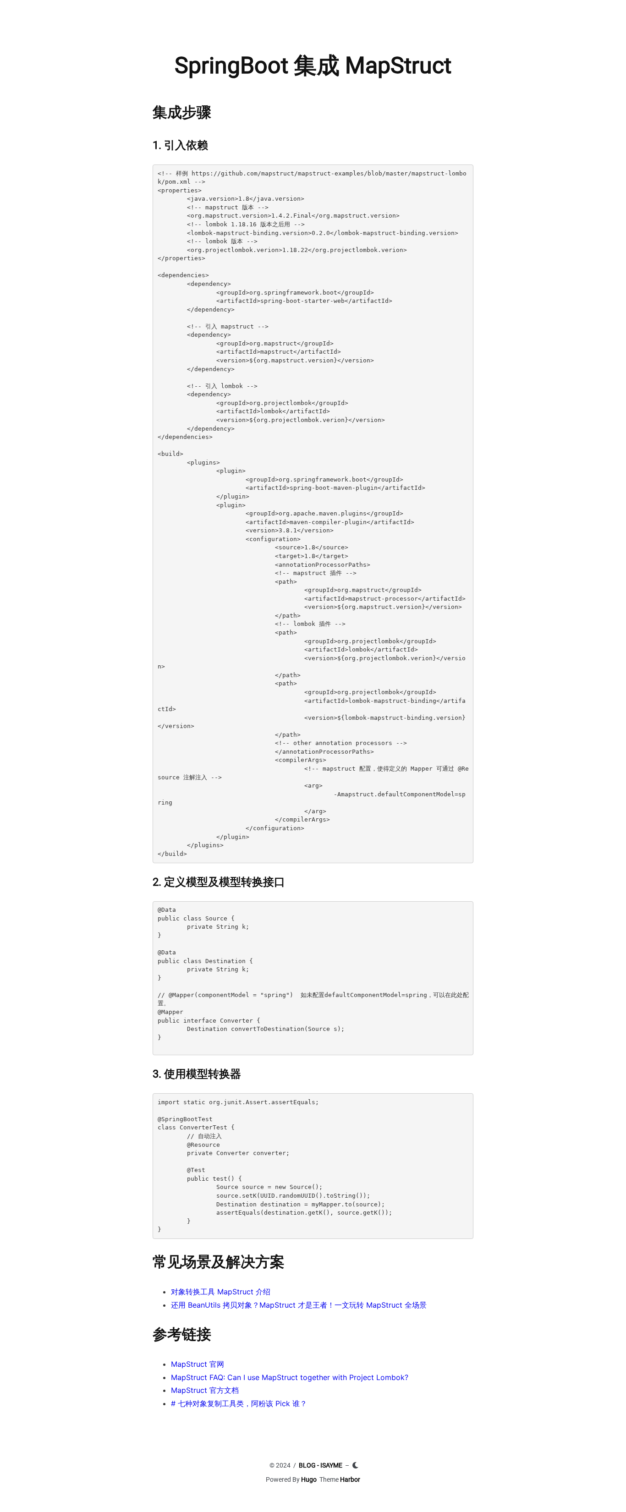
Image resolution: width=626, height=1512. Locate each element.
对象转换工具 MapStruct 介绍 (220, 1291)
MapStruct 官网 (197, 1364)
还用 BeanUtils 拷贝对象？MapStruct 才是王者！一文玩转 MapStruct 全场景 (299, 1304)
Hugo (309, 1479)
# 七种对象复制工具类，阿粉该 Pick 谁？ (239, 1403)
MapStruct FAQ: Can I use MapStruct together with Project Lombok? (289, 1377)
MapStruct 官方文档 (205, 1390)
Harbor (350, 1479)
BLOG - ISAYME (320, 1465)
